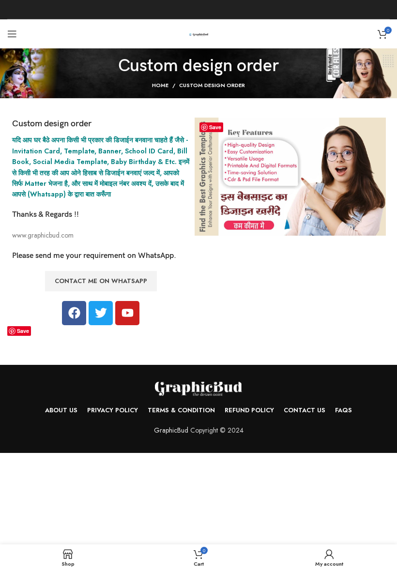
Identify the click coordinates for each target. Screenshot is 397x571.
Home (160, 85)
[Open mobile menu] (12, 34)
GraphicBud (171, 430)
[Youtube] (127, 313)
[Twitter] (101, 313)
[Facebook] (74, 313)
